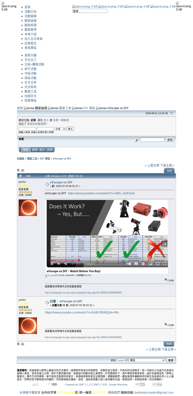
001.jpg (50, 275)
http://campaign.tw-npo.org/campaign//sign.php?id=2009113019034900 (83, 292)
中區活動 (31, 73)
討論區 (20, 158)
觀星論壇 (31, 20)
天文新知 (31, 87)
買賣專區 (31, 100)
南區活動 (31, 78)
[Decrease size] (111, 6)
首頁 (28, 7)
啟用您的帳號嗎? (37, 124)
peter (22, 181)
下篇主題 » (167, 165)
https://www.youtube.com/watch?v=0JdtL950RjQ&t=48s (82, 312)
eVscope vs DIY (62, 158)
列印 (169, 171)
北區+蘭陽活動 (34, 64)
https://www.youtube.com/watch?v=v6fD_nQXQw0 (101, 193)
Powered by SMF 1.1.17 (78, 384)
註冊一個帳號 (61, 120)
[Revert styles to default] (163, 6)
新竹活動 (31, 68)
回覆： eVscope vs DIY (66, 301)
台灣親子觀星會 (30, 392)
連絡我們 (114, 392)
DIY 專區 (89, 108)
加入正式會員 (34, 38)
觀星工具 (31, 91)
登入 (46, 120)
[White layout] (85, 6)
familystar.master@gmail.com (154, 392)
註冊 (49, 149)
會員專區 (31, 47)
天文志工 (31, 59)
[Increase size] (137, 6)
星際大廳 (31, 55)
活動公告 (31, 11)
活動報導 (31, 16)
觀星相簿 (31, 25)
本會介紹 (31, 34)
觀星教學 (31, 29)
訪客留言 (31, 43)
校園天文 (31, 96)
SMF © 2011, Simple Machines (111, 384)
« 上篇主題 (152, 165)
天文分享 (31, 82)
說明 (34, 149)
